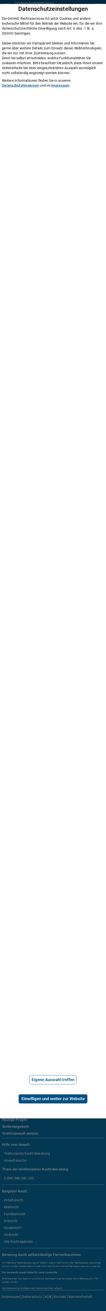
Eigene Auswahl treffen (53, 1079)
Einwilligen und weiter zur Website (53, 1098)
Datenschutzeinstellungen (53, 9)
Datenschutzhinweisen (20, 85)
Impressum (60, 85)
